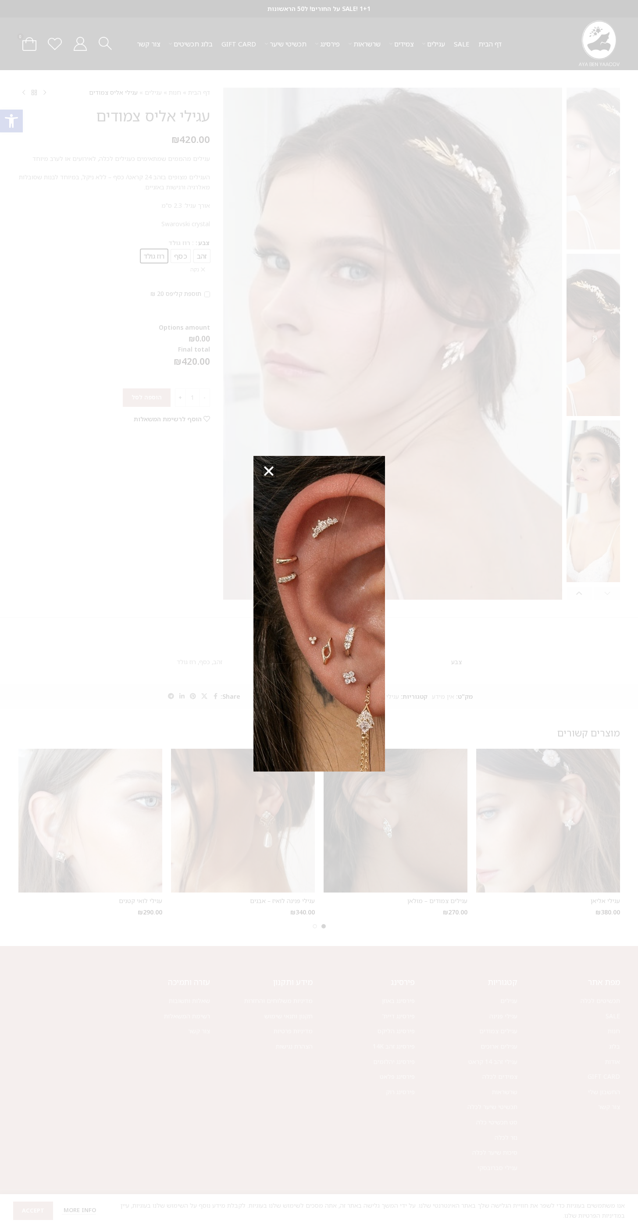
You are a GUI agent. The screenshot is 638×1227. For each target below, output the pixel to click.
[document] (319, 613)
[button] (268, 471)
